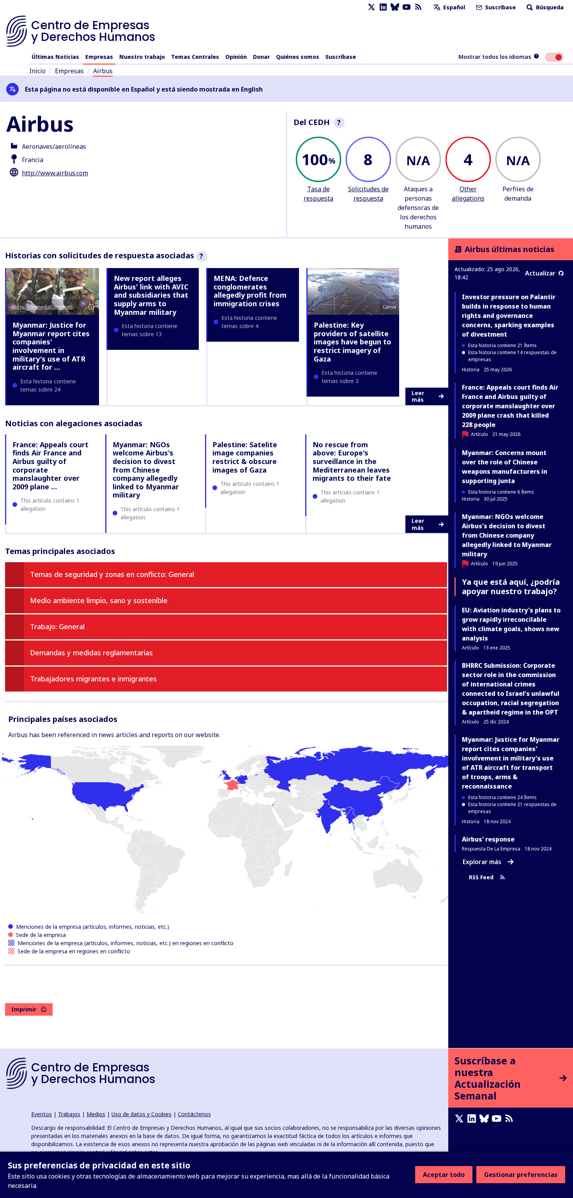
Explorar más (482, 861)
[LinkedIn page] (383, 7)
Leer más (418, 396)
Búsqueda (549, 7)
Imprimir (23, 1009)
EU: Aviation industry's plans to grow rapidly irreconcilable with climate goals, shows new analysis (511, 624)
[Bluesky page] (395, 7)
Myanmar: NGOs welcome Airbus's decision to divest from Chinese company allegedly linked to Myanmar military (146, 470)
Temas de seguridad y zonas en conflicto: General (112, 574)
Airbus (103, 71)
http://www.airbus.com (55, 173)
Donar (261, 56)
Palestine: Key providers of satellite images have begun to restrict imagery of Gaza (352, 341)
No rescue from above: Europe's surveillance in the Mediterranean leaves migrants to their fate (352, 461)
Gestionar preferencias (520, 1174)
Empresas (99, 56)
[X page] (371, 7)
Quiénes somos (297, 56)
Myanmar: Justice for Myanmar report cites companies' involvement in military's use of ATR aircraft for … (51, 346)
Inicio (37, 71)
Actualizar (540, 273)
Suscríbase (500, 7)
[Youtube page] (406, 7)
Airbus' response (488, 839)
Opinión (236, 56)
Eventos (41, 1114)
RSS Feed (481, 877)
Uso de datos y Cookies (141, 1114)
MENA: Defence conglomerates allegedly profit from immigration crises (250, 290)
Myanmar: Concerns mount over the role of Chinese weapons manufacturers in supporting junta (504, 466)
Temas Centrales (195, 56)
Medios (96, 1114)
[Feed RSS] (418, 7)
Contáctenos (194, 1114)
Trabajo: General (57, 626)
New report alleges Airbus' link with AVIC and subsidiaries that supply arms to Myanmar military (151, 294)
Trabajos (69, 1114)
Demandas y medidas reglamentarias (91, 652)
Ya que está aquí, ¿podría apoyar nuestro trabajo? (511, 586)
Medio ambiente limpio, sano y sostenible (99, 600)
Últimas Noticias (55, 56)
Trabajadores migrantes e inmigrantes (93, 678)
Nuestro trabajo (142, 56)
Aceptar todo (444, 1174)
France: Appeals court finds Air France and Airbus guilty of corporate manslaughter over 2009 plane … (50, 465)
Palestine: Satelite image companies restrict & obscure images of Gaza (244, 457)
